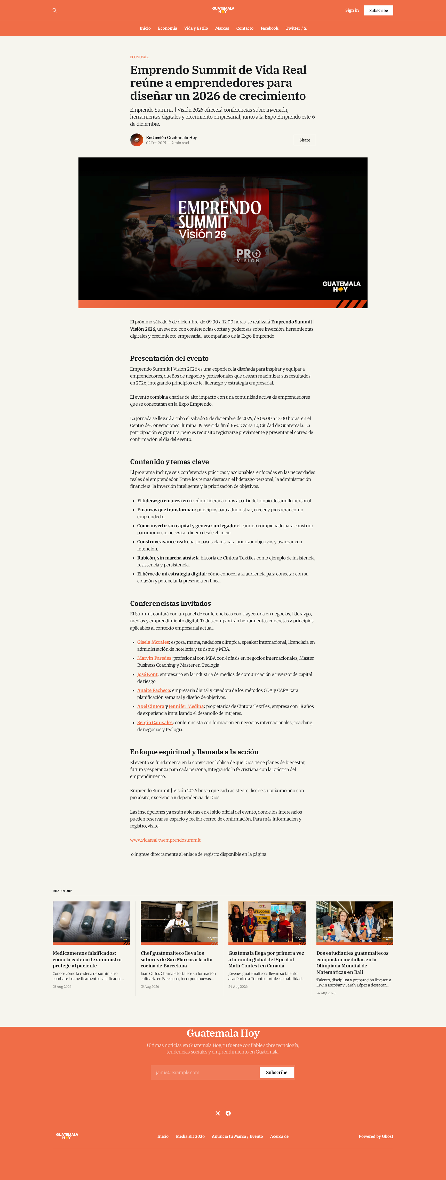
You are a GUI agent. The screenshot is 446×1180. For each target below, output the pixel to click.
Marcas (222, 28)
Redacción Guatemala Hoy (171, 137)
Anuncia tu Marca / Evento (237, 1136)
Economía (167, 28)
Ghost (387, 1136)
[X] (217, 1113)
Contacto (244, 28)
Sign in (352, 10)
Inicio (145, 28)
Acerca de (279, 1136)
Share (304, 140)
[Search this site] (54, 10)
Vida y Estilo (196, 28)
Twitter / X (296, 28)
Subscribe (378, 10)
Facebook (269, 28)
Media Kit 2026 (190, 1136)
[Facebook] (228, 1113)
